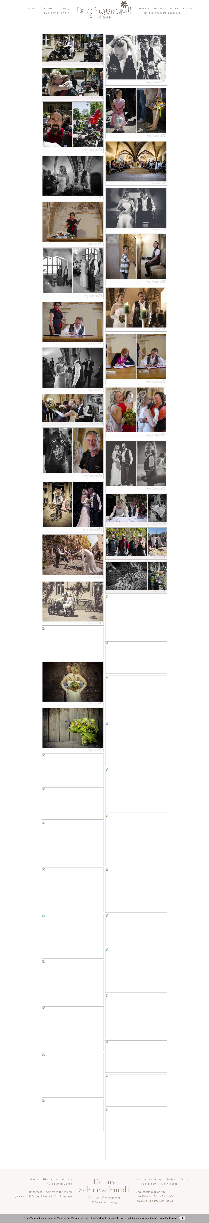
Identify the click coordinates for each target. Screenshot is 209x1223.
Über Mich (47, 9)
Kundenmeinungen (57, 13)
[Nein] (205, 1218)
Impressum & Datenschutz (162, 13)
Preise (174, 9)
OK (182, 1218)
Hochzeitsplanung (152, 9)
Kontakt (188, 9)
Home (31, 9)
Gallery (64, 9)
